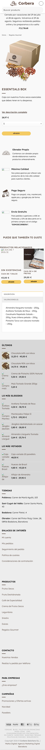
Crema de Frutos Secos (13, 606)
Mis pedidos (7, 543)
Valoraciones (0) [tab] (11, 300)
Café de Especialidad (12, 600)
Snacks (5, 618)
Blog (15, 730)
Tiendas (8, 730)
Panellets (6, 712)
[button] (3, 3)
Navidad (6, 706)
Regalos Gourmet (15, 35)
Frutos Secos (8, 588)
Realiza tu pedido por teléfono (16, 663)
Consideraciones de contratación (17, 561)
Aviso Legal (19, 731)
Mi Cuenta (8, 735)
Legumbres (7, 612)
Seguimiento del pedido (13, 549)
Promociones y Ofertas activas (16, 701)
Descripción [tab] (9, 294)
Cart (28, 731)
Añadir (16, 133)
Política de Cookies (16, 737)
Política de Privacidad (29, 730)
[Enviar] (40, 9)
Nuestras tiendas (10, 657)
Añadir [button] (34, 281)
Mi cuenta (6, 537)
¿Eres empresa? (9, 685)
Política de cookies (11, 555)
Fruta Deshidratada (11, 594)
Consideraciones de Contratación (22, 733)
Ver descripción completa (14, 112)
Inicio (4, 35)
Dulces (5, 624)
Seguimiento (32, 737)
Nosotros (19, 735)
